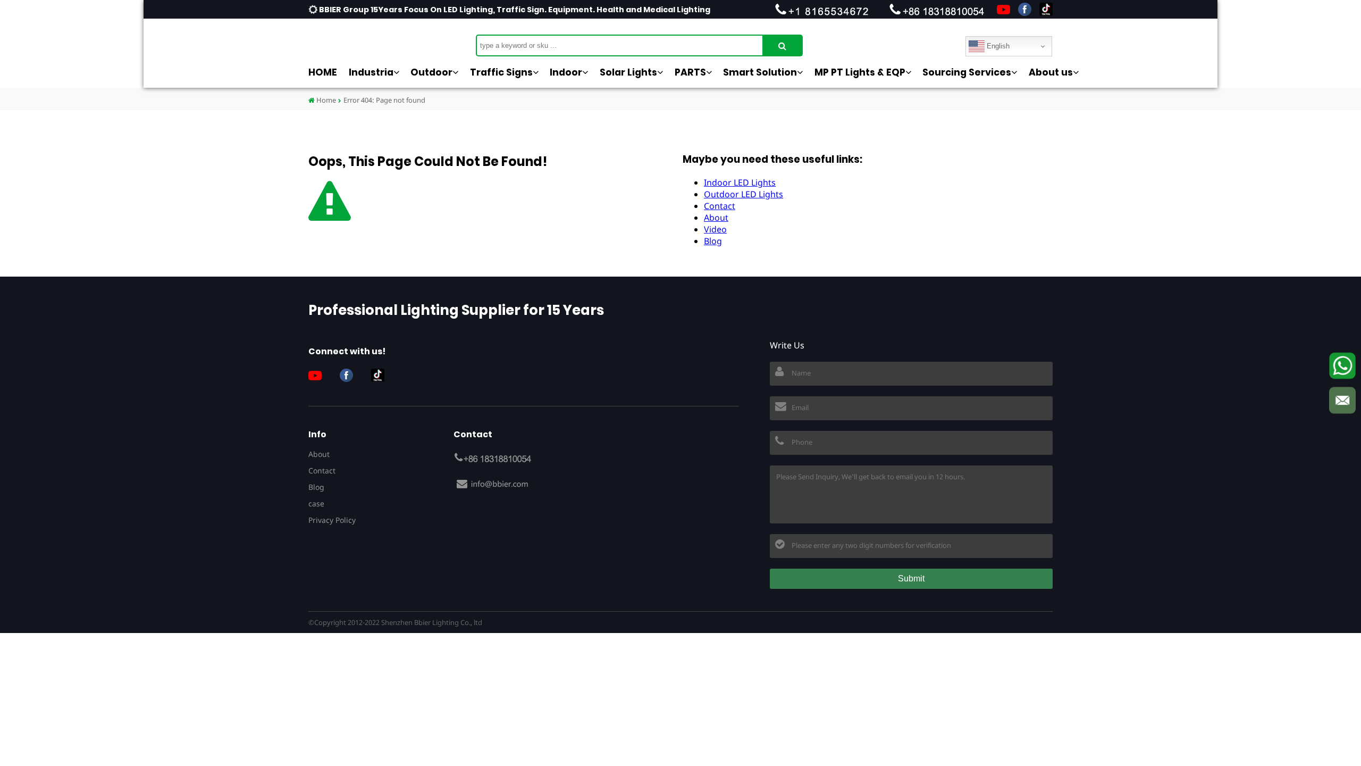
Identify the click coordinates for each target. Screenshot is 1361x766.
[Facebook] (1024, 9)
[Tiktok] (1046, 9)
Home (325, 100)
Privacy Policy (332, 520)
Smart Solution (760, 72)
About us (1051, 72)
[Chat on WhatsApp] (1342, 366)
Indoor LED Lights (740, 182)
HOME (322, 72)
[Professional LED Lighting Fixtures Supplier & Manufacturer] (361, 40)
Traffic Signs (501, 72)
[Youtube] (1003, 9)
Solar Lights (628, 72)
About (716, 217)
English (997, 46)
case (316, 503)
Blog (713, 241)
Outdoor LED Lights (743, 194)
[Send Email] (1342, 400)
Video (715, 229)
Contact (719, 206)
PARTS (690, 72)
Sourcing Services (966, 72)
